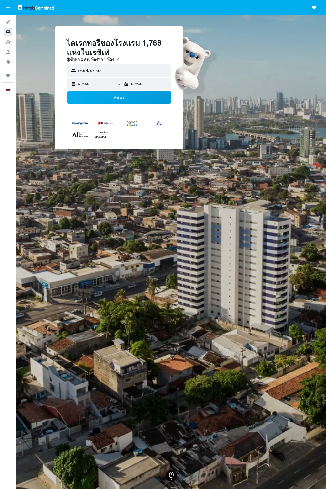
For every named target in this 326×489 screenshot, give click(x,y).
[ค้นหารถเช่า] (8, 42)
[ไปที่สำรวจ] (8, 62)
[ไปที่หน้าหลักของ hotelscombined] (35, 7)
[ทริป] (8, 75)
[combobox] (93, 59)
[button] (8, 7)
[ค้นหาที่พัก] (8, 32)
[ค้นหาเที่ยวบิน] (8, 22)
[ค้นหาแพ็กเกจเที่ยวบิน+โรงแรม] (8, 52)
